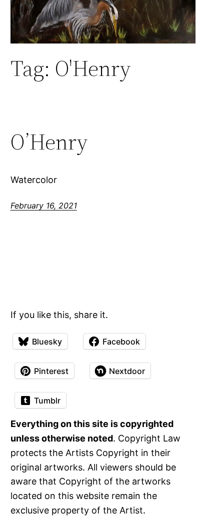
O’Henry (49, 142)
